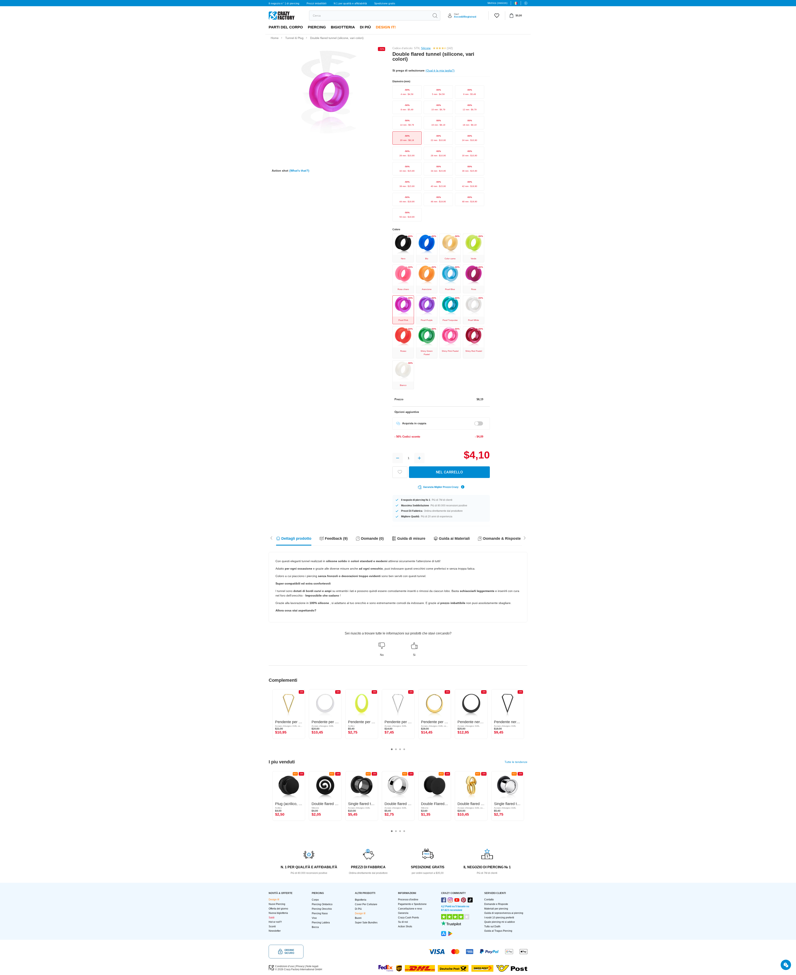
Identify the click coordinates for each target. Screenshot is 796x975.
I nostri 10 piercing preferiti (499, 917)
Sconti (272, 926)
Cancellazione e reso (410, 908)
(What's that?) (299, 170)
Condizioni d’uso (284, 966)
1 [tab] (392, 749)
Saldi (271, 917)
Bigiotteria (343, 27)
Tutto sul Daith (492, 926)
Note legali (312, 966)
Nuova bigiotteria (278, 913)
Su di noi (403, 921)
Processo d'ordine (408, 899)
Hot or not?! (275, 921)
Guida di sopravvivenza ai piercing (503, 913)
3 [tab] (400, 749)
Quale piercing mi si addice (499, 921)
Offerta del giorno (278, 908)
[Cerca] (435, 15)
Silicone (426, 48)
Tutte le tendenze (516, 762)
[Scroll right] (271, 538)
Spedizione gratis (384, 3)
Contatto (489, 899)
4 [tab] (404, 749)
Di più (365, 27)
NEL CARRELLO (449, 472)
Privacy (300, 966)
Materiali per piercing (496, 908)
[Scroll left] (524, 538)
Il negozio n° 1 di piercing (284, 3)
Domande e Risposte (496, 904)
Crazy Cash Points (408, 917)
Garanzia (403, 913)
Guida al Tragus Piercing (498, 930)
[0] (497, 15)
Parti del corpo (286, 27)
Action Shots (405, 926)
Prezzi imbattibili (316, 3)
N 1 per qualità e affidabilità (350, 3)
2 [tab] (396, 749)
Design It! (386, 27)
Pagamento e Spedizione (412, 904)
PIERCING (317, 27)
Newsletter (275, 930)
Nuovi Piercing (277, 904)
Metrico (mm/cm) (497, 3)
